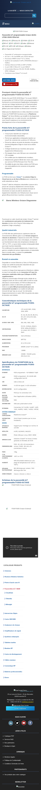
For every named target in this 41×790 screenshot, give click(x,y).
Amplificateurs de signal (13, 631)
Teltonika (9, 598)
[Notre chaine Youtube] (23, 723)
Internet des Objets (11, 613)
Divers (7, 677)
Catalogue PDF (9, 736)
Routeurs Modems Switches (14, 577)
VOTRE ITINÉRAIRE (20, 708)
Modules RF (9, 648)
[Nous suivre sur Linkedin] (10, 723)
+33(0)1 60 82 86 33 (15, 702)
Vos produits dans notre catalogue (15, 774)
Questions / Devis (9, 80)
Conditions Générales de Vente (14, 763)
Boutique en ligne (9, 746)
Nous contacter (26, 10)
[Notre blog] (36, 24)
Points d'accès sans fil (12, 582)
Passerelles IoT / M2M (12, 589)
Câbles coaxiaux (10, 660)
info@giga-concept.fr (27, 702)
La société (12, 10)
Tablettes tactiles (10, 642)
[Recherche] (34, 16)
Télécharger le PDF (11, 84)
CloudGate (9, 593)
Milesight (9, 604)
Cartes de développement (13, 654)
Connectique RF (10, 666)
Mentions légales (9, 757)
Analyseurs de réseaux (12, 625)
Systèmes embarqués (12, 636)
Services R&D (8, 739)
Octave (18, 177)
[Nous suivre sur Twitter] (17, 723)
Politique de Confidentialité (12, 760)
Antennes (8, 571)
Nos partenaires (9, 743)
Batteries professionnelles (13, 671)
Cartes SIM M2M (10, 619)
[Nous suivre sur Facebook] (30, 723)
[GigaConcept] (20, 2)
